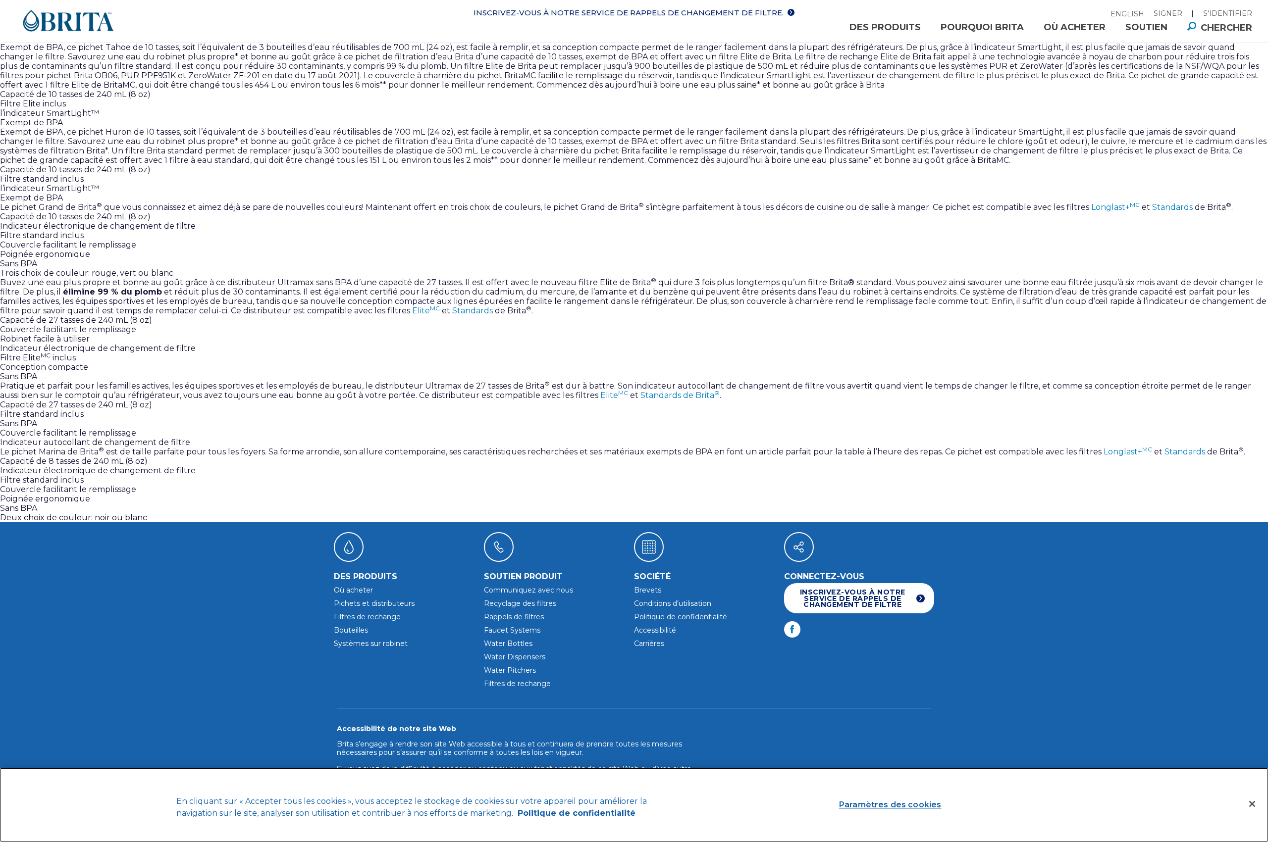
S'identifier (1227, 13)
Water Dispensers (514, 656)
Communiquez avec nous (528, 590)
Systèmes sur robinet (371, 643)
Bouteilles (351, 630)
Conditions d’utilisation (672, 603)
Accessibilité (655, 630)
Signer (1168, 13)
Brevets (647, 590)
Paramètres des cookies (890, 804)
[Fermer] (1252, 804)
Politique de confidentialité (680, 616)
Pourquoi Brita (982, 27)
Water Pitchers (510, 670)
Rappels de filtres (514, 616)
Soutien (1146, 27)
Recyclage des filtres (520, 603)
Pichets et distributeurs (374, 603)
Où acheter (1075, 27)
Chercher (1226, 27)
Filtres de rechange (367, 616)
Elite (426, 310)
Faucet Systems (512, 630)
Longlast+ (1115, 207)
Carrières (649, 643)
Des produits (885, 27)
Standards (1172, 207)
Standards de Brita (680, 395)
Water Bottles (508, 643)
